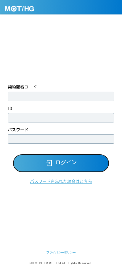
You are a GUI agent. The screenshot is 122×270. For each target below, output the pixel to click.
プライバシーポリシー (61, 252)
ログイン (66, 162)
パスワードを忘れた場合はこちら (61, 181)
